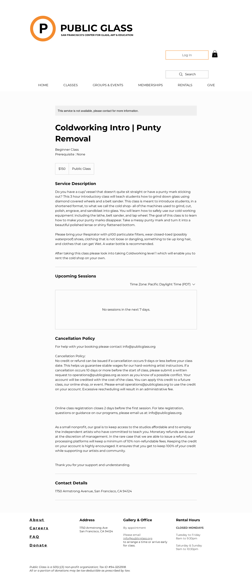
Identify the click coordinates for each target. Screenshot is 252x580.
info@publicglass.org (137, 538)
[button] (215, 53)
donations (62, 570)
